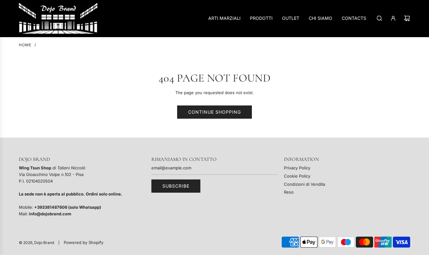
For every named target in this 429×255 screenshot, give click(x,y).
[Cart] (407, 18)
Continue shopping (214, 112)
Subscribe (175, 186)
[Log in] (393, 18)
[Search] (379, 18)
